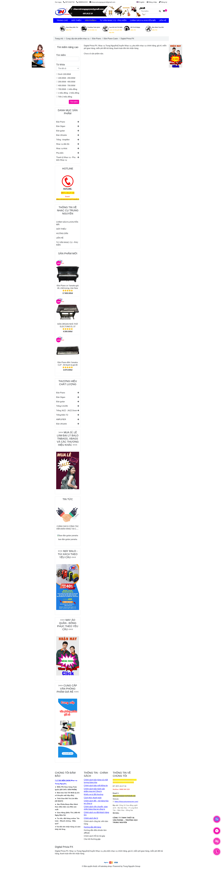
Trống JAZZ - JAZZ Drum (66, 410)
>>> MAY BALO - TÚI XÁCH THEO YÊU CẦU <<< (67, 554)
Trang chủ (59, 39)
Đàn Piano (60, 122)
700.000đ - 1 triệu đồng (67, 89)
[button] (139, 2)
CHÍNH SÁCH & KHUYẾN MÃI (67, 223)
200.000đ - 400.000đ (66, 82)
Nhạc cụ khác (61, 148)
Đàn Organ (60, 126)
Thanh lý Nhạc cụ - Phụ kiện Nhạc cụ (66, 158)
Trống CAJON (62, 406)
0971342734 (70, 2)
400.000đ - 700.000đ (66, 86)
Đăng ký (164, 2)
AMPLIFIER (61, 419)
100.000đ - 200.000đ (66, 78)
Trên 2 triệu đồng (65, 97)
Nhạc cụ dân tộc (62, 144)
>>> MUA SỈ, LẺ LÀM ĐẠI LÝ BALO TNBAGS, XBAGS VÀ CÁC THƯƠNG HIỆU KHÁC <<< (68, 438)
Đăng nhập (152, 2)
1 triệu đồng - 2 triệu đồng (68, 93)
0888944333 (83, 2)
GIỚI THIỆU (61, 229)
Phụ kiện (59, 153)
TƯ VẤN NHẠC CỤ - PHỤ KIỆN (67, 243)
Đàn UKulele (61, 135)
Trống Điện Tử (62, 415)
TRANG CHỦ (62, 20)
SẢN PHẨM (90, 20)
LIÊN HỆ (59, 238)
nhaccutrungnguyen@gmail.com (103, 2)
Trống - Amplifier (63, 140)
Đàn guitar (60, 131)
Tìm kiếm (74, 102)
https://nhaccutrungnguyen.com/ (126, 801)
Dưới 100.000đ (64, 74)
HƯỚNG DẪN (62, 233)
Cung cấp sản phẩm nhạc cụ (77, 39)
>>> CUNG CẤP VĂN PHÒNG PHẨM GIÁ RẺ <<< (68, 688)
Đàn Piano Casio (111, 39)
